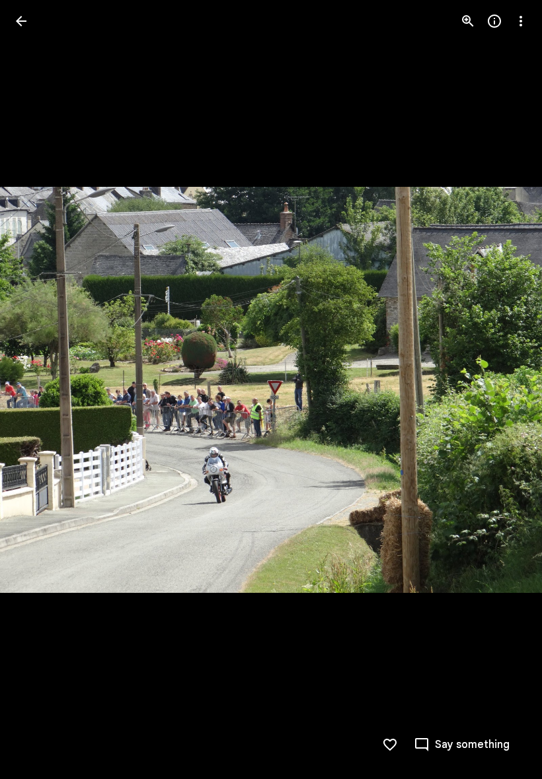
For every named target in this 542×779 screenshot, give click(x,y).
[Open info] (494, 21)
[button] (37, 389)
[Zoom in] (468, 21)
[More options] (521, 21)
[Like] (390, 745)
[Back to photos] (21, 21)
